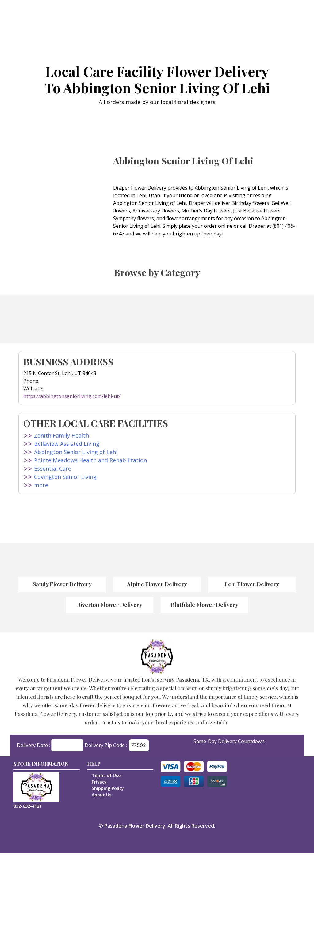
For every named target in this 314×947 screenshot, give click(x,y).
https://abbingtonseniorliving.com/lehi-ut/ (72, 396)
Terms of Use (106, 775)
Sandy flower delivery (62, 584)
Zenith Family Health (61, 435)
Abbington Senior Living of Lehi (75, 452)
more (41, 485)
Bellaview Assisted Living (66, 443)
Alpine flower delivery (157, 584)
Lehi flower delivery (252, 584)
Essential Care (52, 468)
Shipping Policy (108, 788)
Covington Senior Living (65, 476)
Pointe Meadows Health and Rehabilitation (90, 460)
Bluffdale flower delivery (204, 604)
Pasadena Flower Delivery (134, 825)
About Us (101, 795)
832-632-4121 (27, 806)
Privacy (99, 782)
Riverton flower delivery (109, 604)
